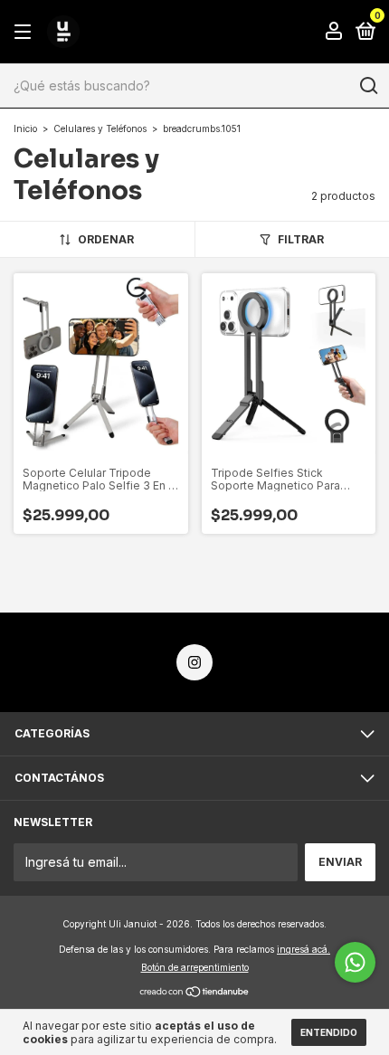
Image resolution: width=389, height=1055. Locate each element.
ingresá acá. (303, 949)
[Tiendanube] (194, 992)
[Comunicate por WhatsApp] (355, 962)
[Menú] (26, 32)
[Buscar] (368, 86)
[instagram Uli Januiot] (194, 662)
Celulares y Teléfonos (100, 128)
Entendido (328, 1032)
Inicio (25, 128)
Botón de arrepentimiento (195, 967)
